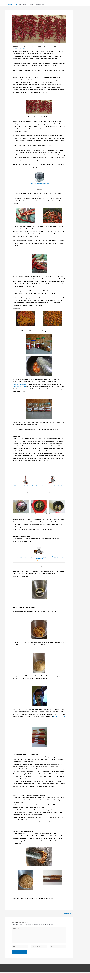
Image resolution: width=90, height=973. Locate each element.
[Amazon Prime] (39, 560)
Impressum (35, 968)
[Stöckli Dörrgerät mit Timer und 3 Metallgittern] (39, 177)
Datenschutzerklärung (44, 968)
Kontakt (56, 968)
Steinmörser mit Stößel (19, 386)
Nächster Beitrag (68, 913)
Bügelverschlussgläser (19, 384)
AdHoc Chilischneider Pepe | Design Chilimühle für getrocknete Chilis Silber (25, 486)
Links (51, 968)
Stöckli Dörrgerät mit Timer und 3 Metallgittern (39, 183)
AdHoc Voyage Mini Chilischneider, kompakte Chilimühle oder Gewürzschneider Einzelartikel (52, 486)
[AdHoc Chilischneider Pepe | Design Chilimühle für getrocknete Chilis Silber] (25, 479)
